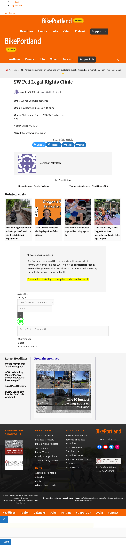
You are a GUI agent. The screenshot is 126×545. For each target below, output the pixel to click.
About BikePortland (45, 472)
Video (66, 31)
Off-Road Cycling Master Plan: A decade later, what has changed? (14, 376)
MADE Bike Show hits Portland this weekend (14, 394)
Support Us (99, 31)
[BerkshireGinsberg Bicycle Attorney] (14, 453)
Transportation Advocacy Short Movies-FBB (88, 186)
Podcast (80, 31)
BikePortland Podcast (46, 443)
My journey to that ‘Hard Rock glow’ (15, 365)
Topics (24, 512)
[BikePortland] (23, 41)
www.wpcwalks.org (36, 132)
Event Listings (65, 180)
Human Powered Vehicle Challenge (33, 186)
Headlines (26, 31)
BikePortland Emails (45, 485)
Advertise (40, 476)
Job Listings (41, 447)
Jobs (55, 31)
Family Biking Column (46, 456)
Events (42, 31)
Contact (18, 5)
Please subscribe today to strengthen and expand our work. (58, 279)
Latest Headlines (16, 358)
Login (17, 2)
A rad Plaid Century (15, 386)
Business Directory (44, 439)
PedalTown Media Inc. (71, 498)
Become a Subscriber (76, 435)
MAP (16, 118)
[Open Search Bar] (9, 12)
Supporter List (72, 467)
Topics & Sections (44, 435)
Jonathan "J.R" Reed (29, 92)
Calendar (39, 512)
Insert (6, 541)
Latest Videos (42, 452)
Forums (66, 512)
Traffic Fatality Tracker (46, 460)
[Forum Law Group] (14, 469)
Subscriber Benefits (75, 455)
